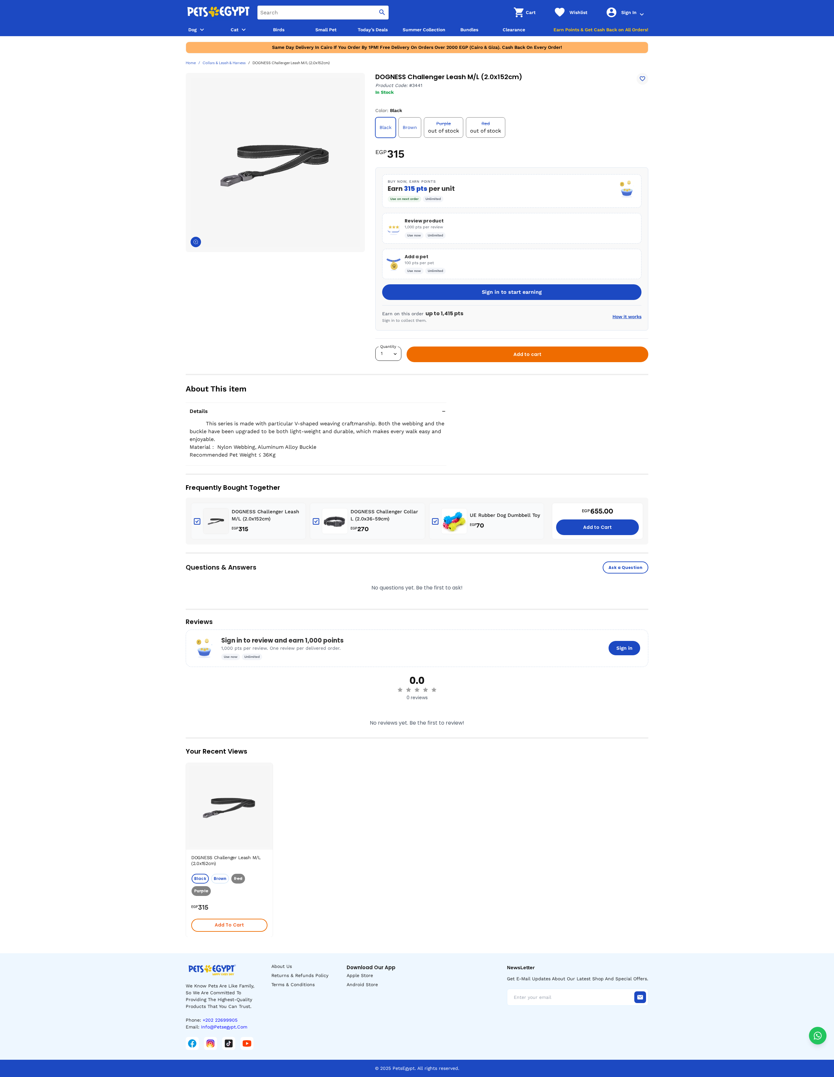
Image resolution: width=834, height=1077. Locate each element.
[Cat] (244, 29)
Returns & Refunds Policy (299, 975)
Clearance (514, 29)
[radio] (400, 690)
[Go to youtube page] (246, 1043)
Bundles (469, 29)
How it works (626, 316)
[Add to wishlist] (642, 79)
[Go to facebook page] (192, 1043)
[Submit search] (382, 13)
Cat (234, 29)
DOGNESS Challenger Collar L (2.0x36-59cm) (384, 515)
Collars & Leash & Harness (224, 63)
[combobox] (323, 13)
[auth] (642, 14)
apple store (360, 975)
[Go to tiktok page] (228, 1043)
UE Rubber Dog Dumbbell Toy (505, 515)
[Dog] (202, 29)
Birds (278, 29)
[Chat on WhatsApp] (818, 1035)
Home (191, 63)
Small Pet (326, 29)
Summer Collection (424, 29)
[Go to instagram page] (210, 1043)
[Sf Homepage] (218, 12)
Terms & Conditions (293, 984)
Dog (192, 29)
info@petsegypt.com (224, 1026)
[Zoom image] (196, 242)
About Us (281, 966)
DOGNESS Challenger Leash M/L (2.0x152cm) (265, 515)
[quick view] (269, 787)
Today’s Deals (373, 29)
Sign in (624, 648)
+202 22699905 (220, 1020)
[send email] (640, 997)
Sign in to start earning (512, 292)
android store (362, 984)
